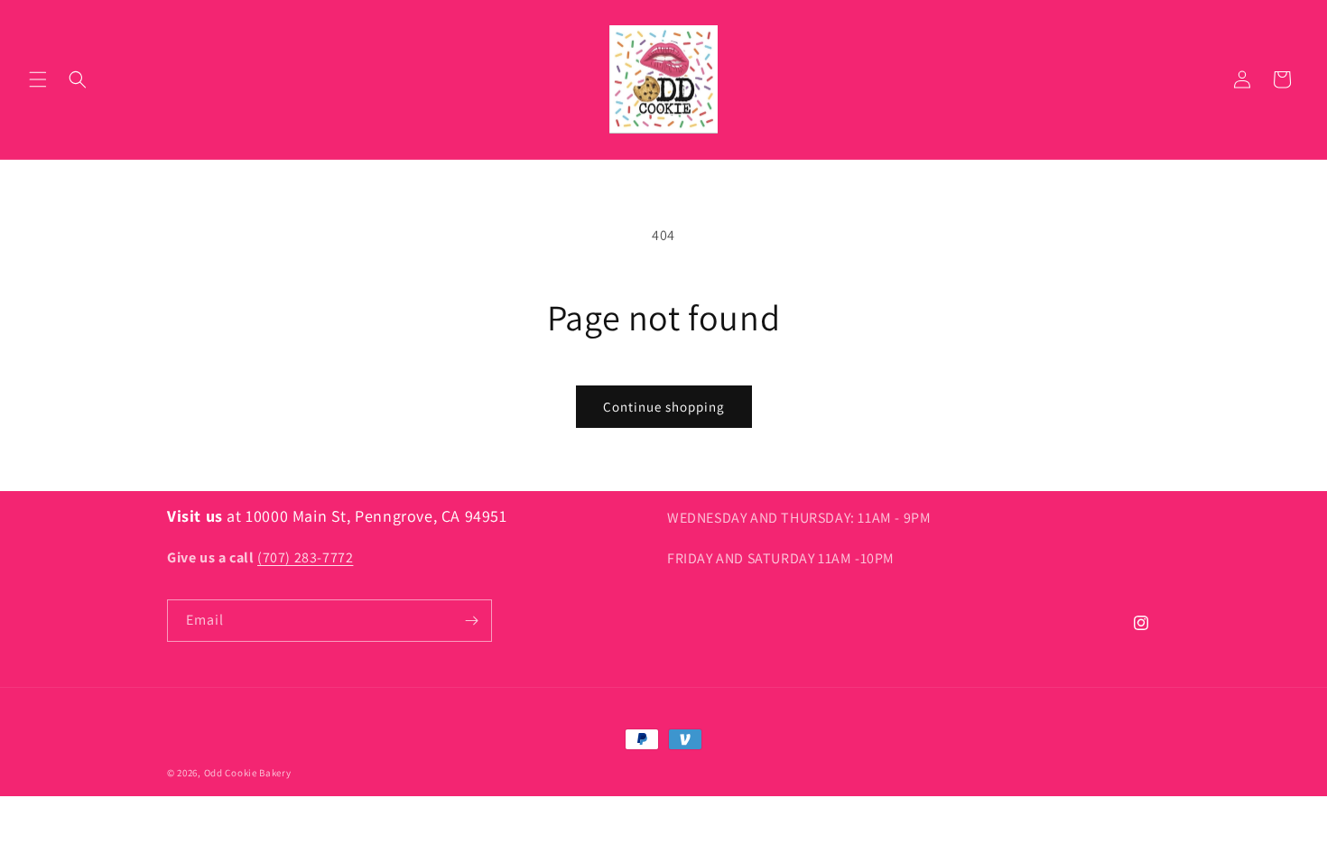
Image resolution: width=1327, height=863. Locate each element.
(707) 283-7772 (305, 557)
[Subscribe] (471, 620)
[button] (38, 79)
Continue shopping (664, 406)
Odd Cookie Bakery (248, 772)
